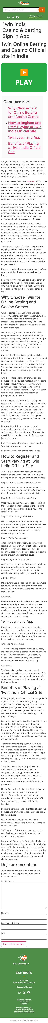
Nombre (5, 913)
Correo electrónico (10, 923)
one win (30, 181)
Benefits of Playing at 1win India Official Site (24, 147)
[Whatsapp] (8, 17)
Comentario (7, 881)
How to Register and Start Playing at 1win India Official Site (24, 127)
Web (3, 933)
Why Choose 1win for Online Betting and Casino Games (23, 112)
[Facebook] (17, 17)
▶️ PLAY (24, 77)
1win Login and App (24, 137)
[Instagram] (13, 17)
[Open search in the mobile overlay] (24, 9)
